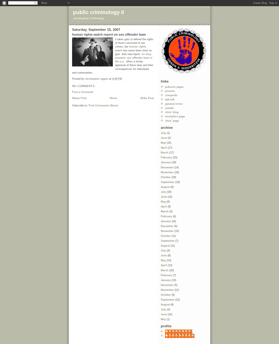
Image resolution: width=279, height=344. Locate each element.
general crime (173, 103)
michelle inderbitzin (181, 335)
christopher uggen (180, 331)
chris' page (172, 120)
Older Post (147, 98)
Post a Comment (82, 92)
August (165, 187)
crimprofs (171, 95)
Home (113, 98)
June (164, 137)
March (165, 152)
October (166, 177)
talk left (169, 99)
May (163, 142)
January (166, 162)
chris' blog (172, 112)
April (164, 147)
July (163, 133)
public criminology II (98, 12)
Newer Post (79, 98)
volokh (169, 108)
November (167, 172)
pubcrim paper (174, 86)
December (167, 167)
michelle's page (175, 116)
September (167, 182)
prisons (170, 91)
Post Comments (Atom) (103, 105)
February (166, 157)
